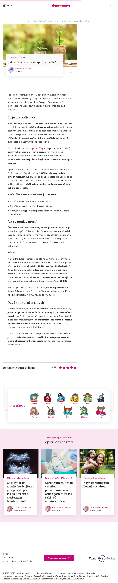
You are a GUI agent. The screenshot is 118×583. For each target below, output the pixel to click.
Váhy (48, 403)
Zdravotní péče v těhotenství (58, 478)
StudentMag (16, 578)
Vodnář (34, 403)
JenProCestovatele (31, 578)
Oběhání (83, 576)
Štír (61, 403)
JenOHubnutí (78, 578)
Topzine (104, 576)
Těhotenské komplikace (18, 478)
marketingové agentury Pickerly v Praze (21, 576)
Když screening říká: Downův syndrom (96, 484)
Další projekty (9, 557)
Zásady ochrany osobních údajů (17, 561)
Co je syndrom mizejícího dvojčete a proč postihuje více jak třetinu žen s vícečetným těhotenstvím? (20, 492)
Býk (67, 417)
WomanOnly (60, 576)
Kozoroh (51, 417)
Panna (34, 417)
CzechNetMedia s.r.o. (25, 573)
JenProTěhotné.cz (29, 21)
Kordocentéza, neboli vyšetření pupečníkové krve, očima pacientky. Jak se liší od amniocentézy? (59, 492)
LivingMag (58, 578)
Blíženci (84, 417)
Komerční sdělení (23, 68)
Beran (101, 417)
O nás (5, 554)
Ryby (101, 403)
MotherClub (72, 576)
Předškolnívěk (93, 576)
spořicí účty (37, 148)
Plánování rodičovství (43, 21)
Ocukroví (67, 578)
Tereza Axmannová (22, 507)
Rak (87, 403)
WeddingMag (47, 578)
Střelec (74, 403)
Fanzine (6, 578)
